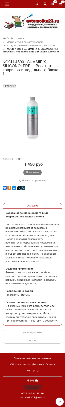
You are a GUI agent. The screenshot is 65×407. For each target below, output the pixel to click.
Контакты (32, 371)
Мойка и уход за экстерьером (24, 42)
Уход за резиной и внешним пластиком (30, 45)
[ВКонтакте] (5, 188)
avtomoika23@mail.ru (32, 398)
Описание (32, 206)
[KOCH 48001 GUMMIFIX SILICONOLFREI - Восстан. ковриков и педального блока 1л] (32, 119)
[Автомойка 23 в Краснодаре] (32, 21)
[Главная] (4, 39)
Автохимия (17, 38)
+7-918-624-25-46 (32, 394)
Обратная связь (20, 364)
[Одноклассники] (9, 188)
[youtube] (36, 380)
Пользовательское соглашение (33, 358)
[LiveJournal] (23, 188)
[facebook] (28, 380)
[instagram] (32, 380)
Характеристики (32, 332)
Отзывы (33, 341)
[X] (19, 188)
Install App (33, 387)
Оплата (50, 364)
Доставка (38, 364)
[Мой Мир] (14, 188)
